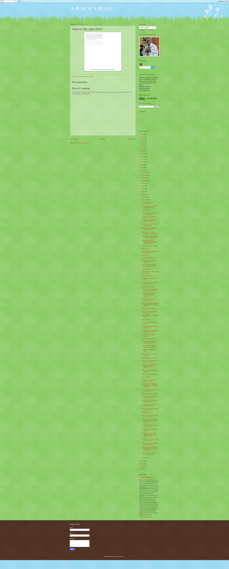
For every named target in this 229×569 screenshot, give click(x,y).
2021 (142, 148)
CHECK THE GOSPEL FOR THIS (149, 350)
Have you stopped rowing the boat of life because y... (149, 453)
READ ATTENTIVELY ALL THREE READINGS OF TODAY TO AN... (149, 434)
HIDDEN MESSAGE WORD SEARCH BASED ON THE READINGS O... (149, 448)
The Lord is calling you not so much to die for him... (149, 380)
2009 (142, 469)
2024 (142, 140)
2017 (142, 159)
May (144, 191)
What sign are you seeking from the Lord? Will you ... (150, 283)
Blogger (122, 556)
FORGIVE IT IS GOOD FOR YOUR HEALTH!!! (149, 228)
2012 (142, 461)
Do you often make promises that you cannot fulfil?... (150, 390)
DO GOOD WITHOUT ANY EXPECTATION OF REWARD (149, 294)
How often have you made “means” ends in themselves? (150, 346)
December (145, 172)
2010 (142, 466)
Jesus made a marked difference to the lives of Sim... (150, 443)
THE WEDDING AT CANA (149, 358)
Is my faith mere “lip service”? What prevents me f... (149, 206)
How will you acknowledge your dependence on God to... (150, 290)
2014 (142, 167)
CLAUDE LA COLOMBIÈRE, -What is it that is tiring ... (150, 331)
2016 (142, 162)
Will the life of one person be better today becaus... (149, 299)
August (144, 183)
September (145, 180)
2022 (142, 145)
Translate (151, 30)
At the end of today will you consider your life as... (149, 342)
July (144, 186)
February (145, 200)
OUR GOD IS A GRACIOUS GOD (149, 279)
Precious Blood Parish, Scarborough (147, 202)
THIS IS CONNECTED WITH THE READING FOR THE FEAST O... (149, 421)
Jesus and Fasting (146, 319)
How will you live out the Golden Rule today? (150, 272)
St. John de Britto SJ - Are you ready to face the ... (149, 425)
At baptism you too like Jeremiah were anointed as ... (150, 439)
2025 (142, 137)
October (145, 178)
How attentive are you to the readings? (149, 261)
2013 (142, 170)
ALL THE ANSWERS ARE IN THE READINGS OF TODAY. (150, 366)
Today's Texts (145, 255)
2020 (142, 151)
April (144, 194)
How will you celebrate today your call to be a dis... (149, 312)
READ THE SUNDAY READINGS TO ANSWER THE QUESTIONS (149, 241)
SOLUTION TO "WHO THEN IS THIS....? (149, 430)
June (144, 189)
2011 (142, 464)
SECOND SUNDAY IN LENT (149, 246)
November (145, 175)
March (144, 197)
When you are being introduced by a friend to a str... (150, 213)
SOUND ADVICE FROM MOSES (148, 335)
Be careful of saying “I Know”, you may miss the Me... (149, 405)
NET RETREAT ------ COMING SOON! (150, 316)
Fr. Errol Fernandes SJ (147, 477)
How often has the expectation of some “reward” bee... (150, 252)
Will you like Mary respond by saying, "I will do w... (149, 361)
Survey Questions (146, 269)
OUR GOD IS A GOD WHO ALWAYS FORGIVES (149, 220)
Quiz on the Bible (146, 377)
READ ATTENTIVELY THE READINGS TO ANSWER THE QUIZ (149, 385)
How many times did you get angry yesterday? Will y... (149, 265)
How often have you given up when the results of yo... (149, 396)
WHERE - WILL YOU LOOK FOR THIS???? (149, 401)
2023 (142, 143)
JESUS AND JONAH (147, 275)
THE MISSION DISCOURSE (149, 393)
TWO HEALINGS (146, 412)
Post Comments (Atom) (83, 143)
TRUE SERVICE (146, 210)
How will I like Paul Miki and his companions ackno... (150, 409)
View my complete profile (145, 517)
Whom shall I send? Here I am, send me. (149, 371)
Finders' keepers (146, 248)
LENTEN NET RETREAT (148, 258)
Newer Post (74, 139)
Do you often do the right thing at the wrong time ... (150, 327)
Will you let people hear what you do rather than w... (150, 224)
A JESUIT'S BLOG (91, 8)
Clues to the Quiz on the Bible (149, 374)
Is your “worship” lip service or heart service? (150, 354)
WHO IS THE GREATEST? (149, 217)
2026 (142, 134)
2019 (142, 153)
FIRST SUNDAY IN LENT (149, 309)
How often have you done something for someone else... (150, 232)
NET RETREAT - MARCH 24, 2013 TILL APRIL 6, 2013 (149, 237)
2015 (142, 164)
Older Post (132, 139)
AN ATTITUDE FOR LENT (149, 339)
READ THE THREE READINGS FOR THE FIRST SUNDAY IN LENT (150, 304)
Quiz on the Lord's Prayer (148, 286)
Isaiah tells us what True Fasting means (150, 323)
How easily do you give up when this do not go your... (150, 416)
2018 (142, 156)
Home (103, 139)
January (145, 457)
